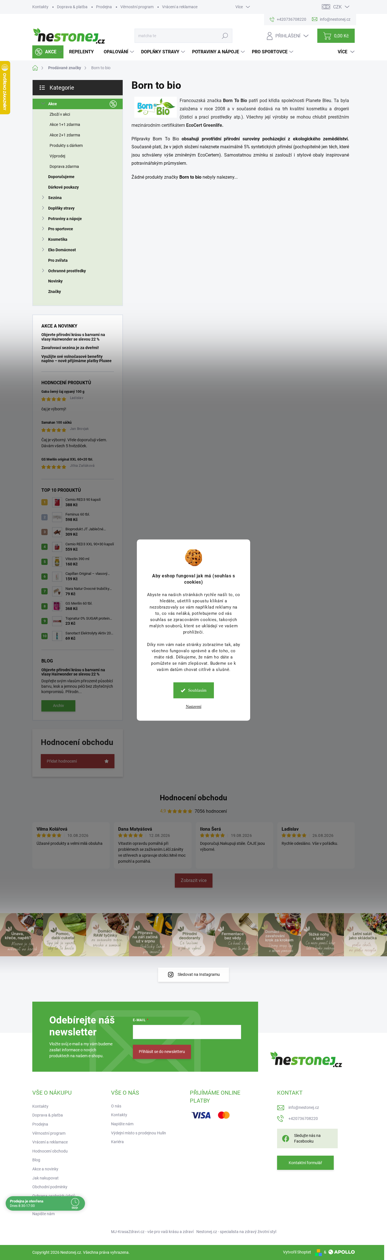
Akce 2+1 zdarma (65, 135)
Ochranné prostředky (67, 271)
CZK (337, 7)
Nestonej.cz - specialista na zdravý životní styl (236, 1231)
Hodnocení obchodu (193, 797)
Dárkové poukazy (63, 187)
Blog (36, 1160)
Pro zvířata (58, 260)
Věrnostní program (137, 7)
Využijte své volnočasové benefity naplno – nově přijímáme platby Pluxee (76, 358)
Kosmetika (57, 239)
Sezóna (55, 197)
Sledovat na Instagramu (199, 974)
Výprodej (57, 156)
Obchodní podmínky (49, 1187)
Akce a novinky (45, 1169)
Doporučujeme (61, 176)
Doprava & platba (72, 7)
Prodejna (104, 7)
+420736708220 (303, 1118)
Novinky (55, 281)
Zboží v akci (60, 114)
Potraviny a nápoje (65, 218)
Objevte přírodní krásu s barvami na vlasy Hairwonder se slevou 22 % (73, 336)
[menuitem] (47, 51)
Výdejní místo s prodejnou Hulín (138, 1133)
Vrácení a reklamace (179, 7)
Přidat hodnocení (62, 761)
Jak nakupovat (45, 1178)
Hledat (225, 35)
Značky (54, 291)
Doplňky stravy (61, 208)
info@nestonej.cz (303, 1107)
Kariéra (117, 1141)
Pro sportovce (60, 229)
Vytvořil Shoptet (297, 1252)
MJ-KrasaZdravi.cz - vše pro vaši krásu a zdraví (152, 1231)
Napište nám (43, 1214)
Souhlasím (197, 690)
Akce (52, 104)
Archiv (58, 705)
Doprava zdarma (64, 166)
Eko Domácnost (62, 250)
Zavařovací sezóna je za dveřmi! (70, 347)
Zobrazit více (194, 880)
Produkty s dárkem (66, 145)
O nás (116, 1106)
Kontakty (40, 7)
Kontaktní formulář (305, 1162)
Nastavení (193, 706)
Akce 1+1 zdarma (65, 124)
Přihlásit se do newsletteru (162, 1051)
